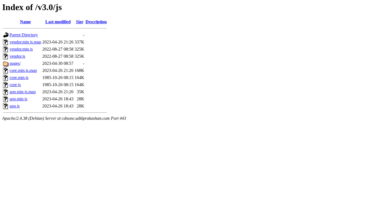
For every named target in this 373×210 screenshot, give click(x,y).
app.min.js (18, 99)
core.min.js (19, 77)
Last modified (58, 21)
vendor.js (17, 56)
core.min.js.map (23, 70)
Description (96, 21)
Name (25, 21)
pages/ (15, 63)
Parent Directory (24, 35)
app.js (15, 106)
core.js (15, 84)
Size (79, 21)
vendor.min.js (21, 49)
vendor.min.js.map (25, 42)
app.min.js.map (23, 91)
